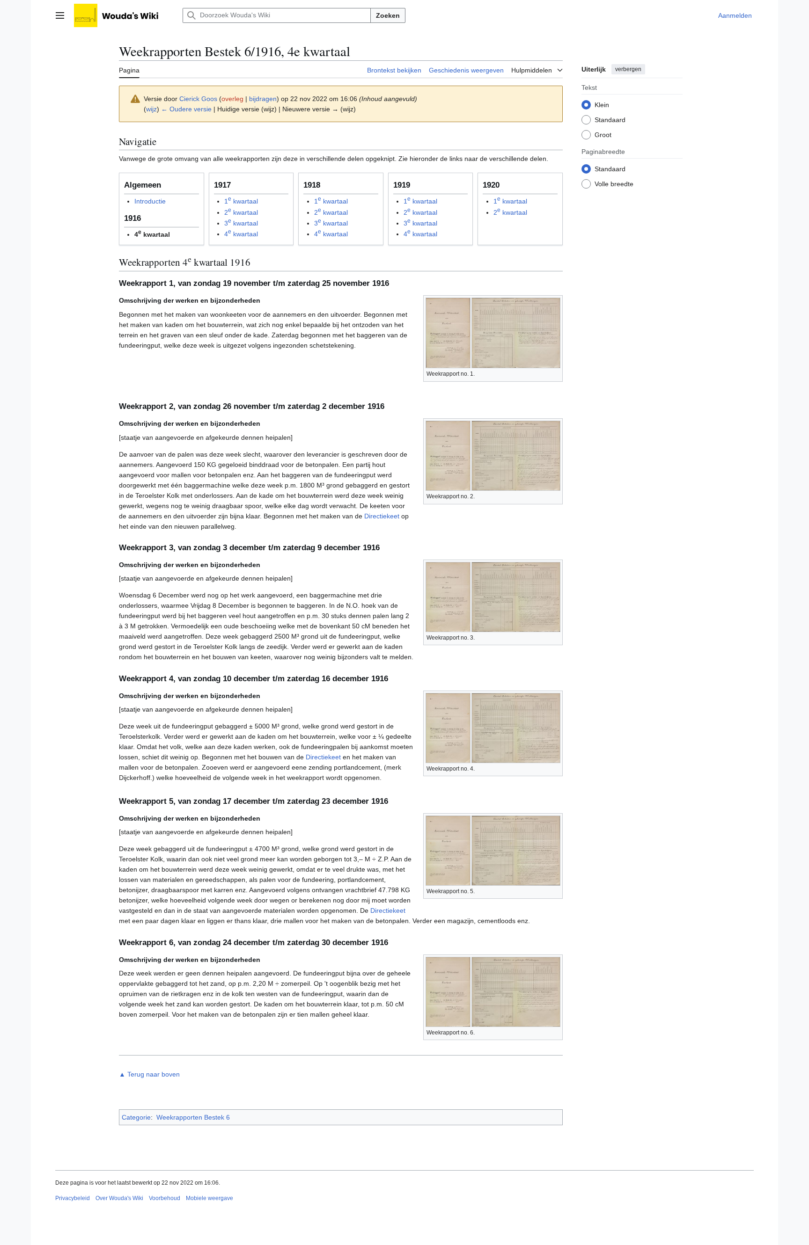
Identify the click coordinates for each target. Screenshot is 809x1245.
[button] (59, 15)
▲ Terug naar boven (149, 1074)
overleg (232, 98)
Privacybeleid (72, 1198)
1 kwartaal (241, 201)
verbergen (628, 69)
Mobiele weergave (209, 1198)
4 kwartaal (241, 234)
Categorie (136, 1117)
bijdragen (263, 98)
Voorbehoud (164, 1198)
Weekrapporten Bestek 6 (193, 1117)
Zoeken (388, 15)
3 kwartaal (241, 223)
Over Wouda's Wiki (119, 1198)
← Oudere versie (186, 109)
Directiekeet (381, 516)
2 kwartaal (241, 212)
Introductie (150, 201)
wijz (151, 109)
